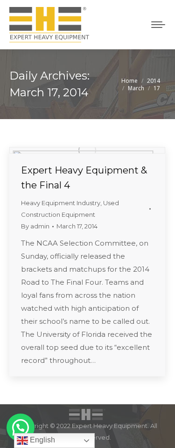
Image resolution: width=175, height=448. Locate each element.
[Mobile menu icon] (158, 25)
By (35, 226)
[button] (21, 427)
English (41, 440)
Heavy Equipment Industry (60, 203)
